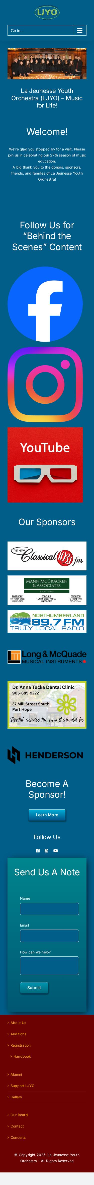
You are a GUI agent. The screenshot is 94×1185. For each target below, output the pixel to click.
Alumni (16, 1074)
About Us (18, 1022)
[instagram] (46, 851)
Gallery (16, 1097)
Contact (17, 1126)
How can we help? (35, 952)
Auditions (18, 1034)
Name (25, 898)
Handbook (22, 1056)
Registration (21, 1045)
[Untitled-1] (45, 429)
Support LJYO (23, 1086)
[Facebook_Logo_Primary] (45, 268)
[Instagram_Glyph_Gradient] (45, 348)
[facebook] (38, 851)
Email (24, 925)
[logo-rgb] (47, 652)
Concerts (18, 1137)
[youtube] (55, 851)
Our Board (19, 1115)
